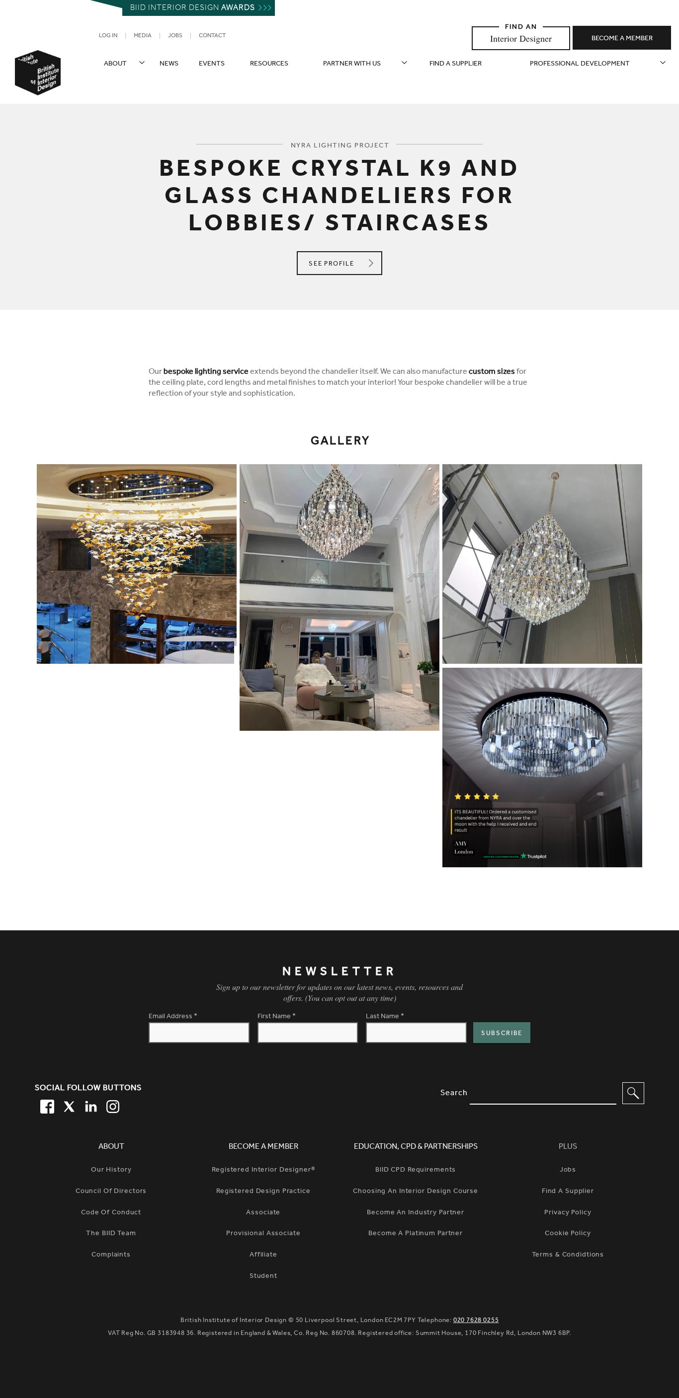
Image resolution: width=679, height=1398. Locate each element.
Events (212, 64)
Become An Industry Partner (415, 1213)
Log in (108, 36)
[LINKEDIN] (89, 1105)
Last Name (385, 1017)
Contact (212, 36)
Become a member (622, 39)
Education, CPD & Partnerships (416, 1147)
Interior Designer (521, 38)
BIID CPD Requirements (415, 1170)
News (169, 64)
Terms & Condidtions (568, 1255)
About (115, 64)
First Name (276, 1017)
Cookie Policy (568, 1234)
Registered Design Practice (263, 1191)
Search (454, 1094)
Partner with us (352, 64)
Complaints (111, 1255)
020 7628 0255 (476, 1321)
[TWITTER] (68, 1105)
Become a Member (263, 1147)
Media (143, 36)
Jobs (175, 36)
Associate (263, 1213)
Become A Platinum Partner (415, 1234)
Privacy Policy (567, 1213)
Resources (269, 64)
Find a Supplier (568, 1191)
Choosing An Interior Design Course (415, 1191)
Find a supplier (455, 64)
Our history (111, 1170)
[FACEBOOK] (46, 1105)
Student (263, 1276)
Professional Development (580, 64)
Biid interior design (192, 8)
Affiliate (263, 1255)
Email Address (173, 1017)
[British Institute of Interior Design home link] (38, 86)
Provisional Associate (263, 1234)
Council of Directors (111, 1191)
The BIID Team (111, 1234)
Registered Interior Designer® (263, 1170)
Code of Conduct (111, 1213)
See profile (344, 264)
